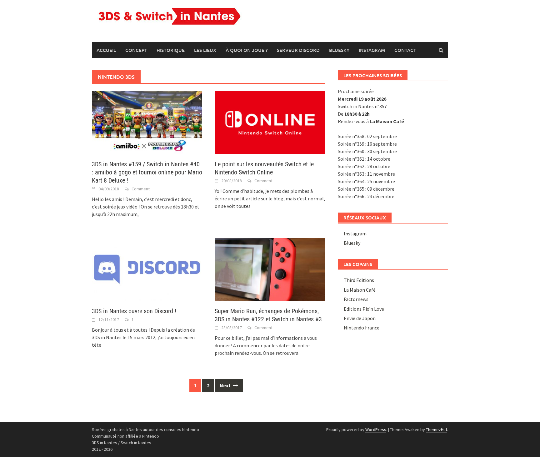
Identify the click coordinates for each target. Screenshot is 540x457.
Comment (141, 189)
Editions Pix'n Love (364, 309)
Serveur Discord (298, 50)
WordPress (375, 429)
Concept (136, 50)
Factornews (356, 299)
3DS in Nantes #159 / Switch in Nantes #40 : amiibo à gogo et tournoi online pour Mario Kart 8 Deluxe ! (147, 172)
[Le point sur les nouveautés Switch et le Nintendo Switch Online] (270, 122)
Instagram (372, 50)
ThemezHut (436, 429)
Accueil (106, 50)
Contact (405, 50)
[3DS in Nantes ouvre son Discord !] (147, 268)
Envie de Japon (360, 318)
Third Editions (359, 280)
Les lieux (205, 50)
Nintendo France (361, 327)
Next (226, 385)
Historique (171, 50)
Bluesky (339, 50)
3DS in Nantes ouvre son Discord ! (134, 311)
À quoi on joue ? (247, 50)
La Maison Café (360, 290)
